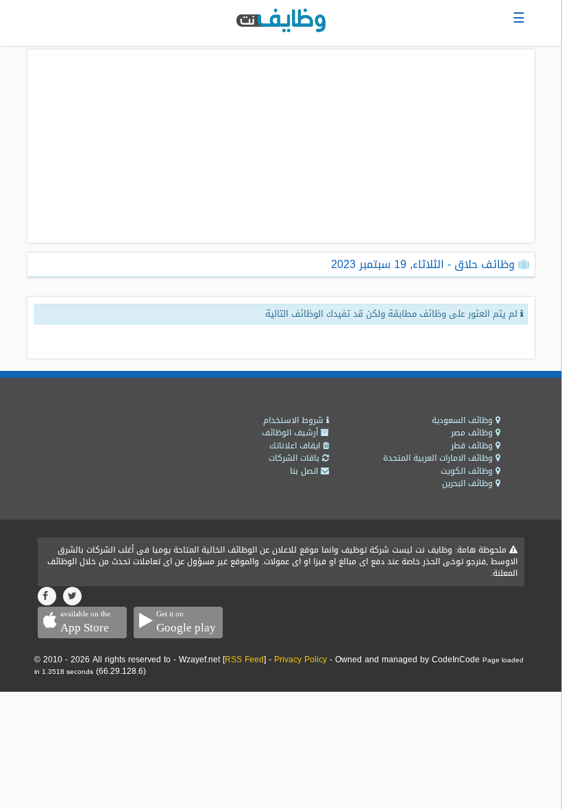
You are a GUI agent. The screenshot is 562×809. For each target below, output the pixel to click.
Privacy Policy (300, 659)
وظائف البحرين (469, 483)
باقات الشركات (295, 458)
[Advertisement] (281, 146)
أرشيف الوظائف (291, 432)
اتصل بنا (305, 471)
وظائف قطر (473, 445)
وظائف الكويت (468, 471)
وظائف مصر (473, 432)
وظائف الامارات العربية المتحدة (439, 458)
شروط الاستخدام (294, 420)
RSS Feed (244, 659)
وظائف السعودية (464, 420)
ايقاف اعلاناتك (296, 445)
